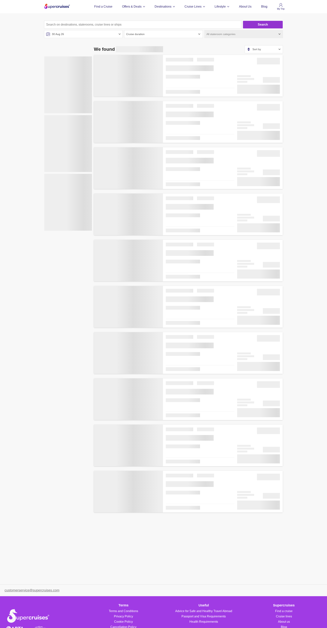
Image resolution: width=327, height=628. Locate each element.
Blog (264, 6)
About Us (245, 6)
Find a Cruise (103, 6)
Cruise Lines (193, 6)
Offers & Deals (132, 6)
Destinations (163, 6)
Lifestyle (220, 6)
